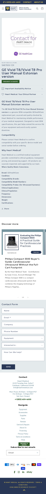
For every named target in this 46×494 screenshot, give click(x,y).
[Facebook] (15, 472)
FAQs (23, 440)
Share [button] (6, 209)
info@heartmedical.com (23, 387)
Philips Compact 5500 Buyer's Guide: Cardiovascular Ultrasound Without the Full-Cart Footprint (22, 263)
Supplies (23, 415)
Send (8, 367)
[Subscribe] (37, 452)
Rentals (23, 422)
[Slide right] (27, 297)
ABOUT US (38, 2)
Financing (23, 431)
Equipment (23, 409)
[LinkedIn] (23, 472)
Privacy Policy (23, 434)
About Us (23, 428)
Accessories (23, 412)
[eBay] (29, 472)
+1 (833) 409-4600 (12, 2)
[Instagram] (19, 472)
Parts (23, 419)
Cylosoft (32, 487)
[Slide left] (18, 297)
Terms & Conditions (23, 437)
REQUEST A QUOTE (10, 81)
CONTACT (27, 2)
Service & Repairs (23, 425)
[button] (2, 8)
